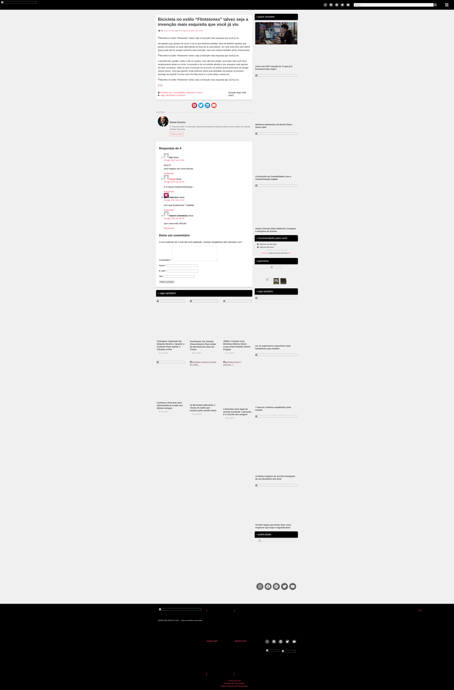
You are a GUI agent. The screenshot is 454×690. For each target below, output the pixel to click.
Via (160, 85)
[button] (194, 105)
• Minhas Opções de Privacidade (234, 686)
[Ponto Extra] (276, 281)
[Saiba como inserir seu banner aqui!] (269, 281)
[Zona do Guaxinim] (283, 281)
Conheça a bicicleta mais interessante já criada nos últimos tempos (170, 405)
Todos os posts (176, 134)
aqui (289, 253)
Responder (169, 173)
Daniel (172, 179)
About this (264, 253)
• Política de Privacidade (234, 683)
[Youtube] (348, 5)
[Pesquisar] (435, 5)
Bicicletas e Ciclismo (175, 95)
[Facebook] (331, 5)
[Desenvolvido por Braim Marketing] (289, 651)
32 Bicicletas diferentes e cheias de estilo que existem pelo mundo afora (203, 408)
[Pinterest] (337, 5)
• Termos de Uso (234, 681)
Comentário (165, 260)
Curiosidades (179, 92)
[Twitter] (342, 5)
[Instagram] (325, 5)
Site (161, 276)
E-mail (162, 271)
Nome (162, 265)
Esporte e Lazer (193, 92)
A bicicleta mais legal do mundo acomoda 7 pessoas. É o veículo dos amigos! (237, 412)
